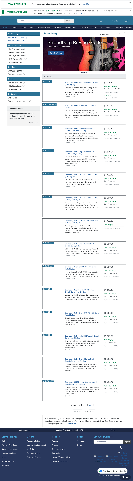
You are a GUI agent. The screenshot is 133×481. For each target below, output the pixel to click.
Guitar (24, 27)
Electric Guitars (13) (16, 41)
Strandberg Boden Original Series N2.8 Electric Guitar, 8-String (79, 153)
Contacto (81, 441)
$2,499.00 (108, 359)
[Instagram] (112, 448)
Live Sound (84, 27)
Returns (55, 441)
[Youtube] (129, 448)
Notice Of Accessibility (61, 457)
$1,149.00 (108, 83)
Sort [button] (120, 34)
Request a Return (33, 441)
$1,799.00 (108, 129)
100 (96, 405)
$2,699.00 (108, 152)
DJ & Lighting (105, 27)
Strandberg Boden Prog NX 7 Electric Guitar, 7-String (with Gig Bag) (81, 199)
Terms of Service (58, 449)
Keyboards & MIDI (44, 27)
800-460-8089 (70, 423)
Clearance (128, 27)
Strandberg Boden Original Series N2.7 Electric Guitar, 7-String (79, 245)
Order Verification (34, 457)
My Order (30, 449)
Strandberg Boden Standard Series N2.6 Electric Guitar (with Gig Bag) (80, 130)
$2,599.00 (108, 198)
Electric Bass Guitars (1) (17, 38)
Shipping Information (10, 449)
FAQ (3, 441)
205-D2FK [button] (69, 430)
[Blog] (95, 448)
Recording (57, 27)
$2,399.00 (108, 267)
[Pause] (82, 72)
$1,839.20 (108, 221)
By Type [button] (23, 79)
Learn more (85, 4)
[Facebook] (104, 448)
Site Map (5, 465)
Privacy (55, 445)
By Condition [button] (23, 94)
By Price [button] (23, 67)
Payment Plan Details (10, 445)
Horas (79, 445)
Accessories (119, 27)
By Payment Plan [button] (23, 45)
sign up (127, 442)
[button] (111, 34)
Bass (31, 27)
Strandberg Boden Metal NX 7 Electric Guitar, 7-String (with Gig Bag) (81, 222)
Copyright (56, 453)
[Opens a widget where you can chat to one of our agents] (125, 477)
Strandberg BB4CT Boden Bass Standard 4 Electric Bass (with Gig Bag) (81, 383)
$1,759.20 (108, 336)
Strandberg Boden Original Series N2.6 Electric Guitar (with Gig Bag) (79, 360)
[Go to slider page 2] (86, 73)
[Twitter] (120, 448)
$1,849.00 (108, 290)
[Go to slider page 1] (84, 73)
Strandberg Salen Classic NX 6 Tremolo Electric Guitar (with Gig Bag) (79, 291)
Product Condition (9, 453)
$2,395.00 (109, 313)
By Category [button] (23, 34)
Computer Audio (70, 27)
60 (90, 405)
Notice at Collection (60, 461)
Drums (94, 27)
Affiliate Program (8, 461)
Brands (14, 27)
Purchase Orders (33, 453)
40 (84, 405)
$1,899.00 (108, 106)
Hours (4, 457)
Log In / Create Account (36, 445)
